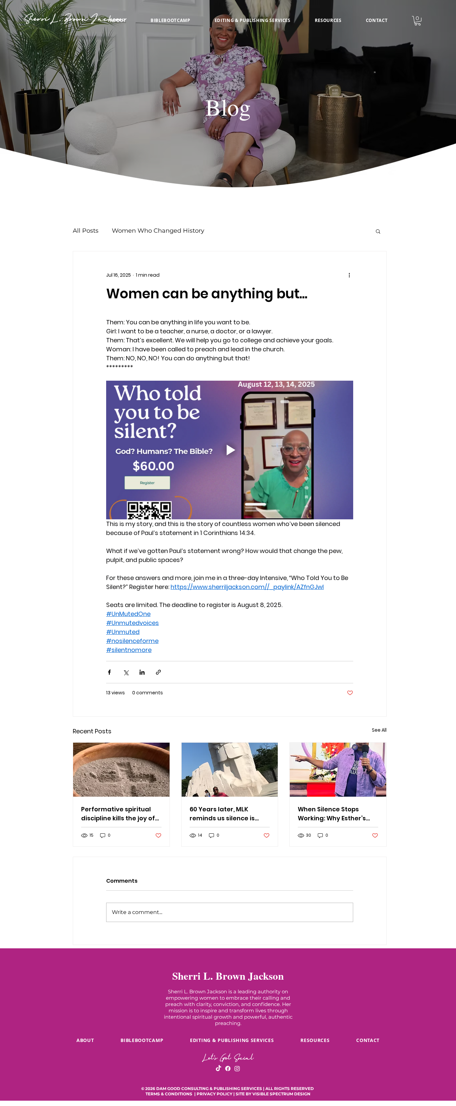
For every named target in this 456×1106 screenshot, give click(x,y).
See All (379, 730)
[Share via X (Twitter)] (126, 672)
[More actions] (349, 275)
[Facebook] (227, 1068)
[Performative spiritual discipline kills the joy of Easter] (121, 770)
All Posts (85, 230)
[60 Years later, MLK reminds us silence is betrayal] (230, 770)
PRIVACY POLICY (214, 1093)
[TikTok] (218, 1068)
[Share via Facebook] (109, 672)
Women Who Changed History (158, 230)
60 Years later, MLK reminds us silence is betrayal (222, 814)
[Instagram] (237, 1068)
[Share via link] (158, 672)
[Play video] (229, 450)
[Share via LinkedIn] (142, 672)
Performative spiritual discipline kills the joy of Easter (118, 814)
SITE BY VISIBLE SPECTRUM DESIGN (273, 1093)
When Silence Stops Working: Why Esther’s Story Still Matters (332, 814)
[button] (328, 20)
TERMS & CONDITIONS (169, 1093)
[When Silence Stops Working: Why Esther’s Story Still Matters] (338, 770)
